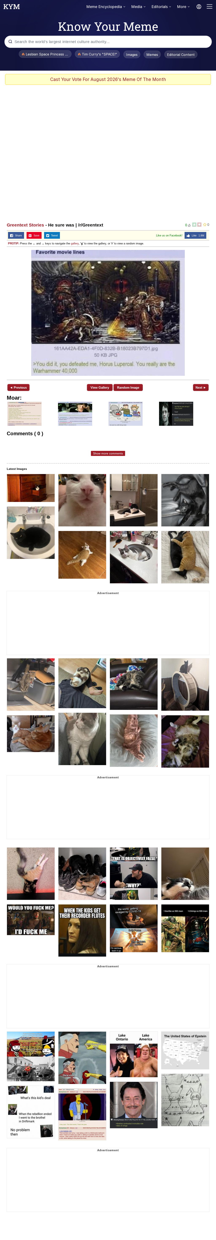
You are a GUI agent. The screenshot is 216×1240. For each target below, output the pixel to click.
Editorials (159, 6)
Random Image (128, 387)
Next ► (201, 387)
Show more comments (108, 453)
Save (35, 235)
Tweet (53, 235)
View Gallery (99, 387)
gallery (75, 243)
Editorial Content (181, 55)
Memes (152, 55)
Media (136, 6)
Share (17, 235)
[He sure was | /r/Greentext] (108, 313)
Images (132, 55)
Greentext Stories (25, 224)
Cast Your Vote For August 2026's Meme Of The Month (108, 79)
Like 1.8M (197, 235)
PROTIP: (13, 243)
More (181, 6)
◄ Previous (18, 387)
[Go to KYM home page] (11, 8)
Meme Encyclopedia (104, 6)
